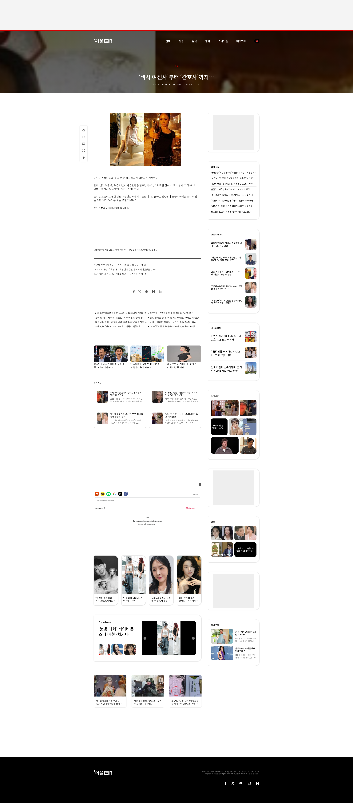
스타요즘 (223, 41)
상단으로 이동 (83, 157)
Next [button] (193, 638)
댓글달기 (83, 143)
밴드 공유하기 (160, 291)
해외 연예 (215, 624)
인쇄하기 (83, 150)
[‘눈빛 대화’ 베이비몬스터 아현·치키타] (169, 638)
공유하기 (83, 137)
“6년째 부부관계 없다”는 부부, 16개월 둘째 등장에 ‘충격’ (120, 265)
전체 (167, 41)
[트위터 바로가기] (232, 783)
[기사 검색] (254, 41)
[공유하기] (83, 137)
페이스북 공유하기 (134, 291)
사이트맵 (251, 771)
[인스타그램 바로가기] (249, 783)
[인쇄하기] (83, 150)
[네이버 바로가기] (257, 783)
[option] (169, 638)
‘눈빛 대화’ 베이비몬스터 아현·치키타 (116, 631)
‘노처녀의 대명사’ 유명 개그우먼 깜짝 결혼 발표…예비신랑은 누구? (125, 269)
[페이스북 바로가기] (225, 783)
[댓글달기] (83, 143)
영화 (207, 41)
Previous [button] (144, 638)
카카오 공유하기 (146, 291)
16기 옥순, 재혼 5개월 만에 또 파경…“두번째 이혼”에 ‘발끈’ (121, 273)
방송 (181, 41)
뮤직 (194, 41)
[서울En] (103, 41)
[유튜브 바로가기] (241, 783)
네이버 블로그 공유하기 (153, 291)
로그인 (257, 771)
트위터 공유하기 (139, 291)
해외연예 (241, 41)
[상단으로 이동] (83, 157)
